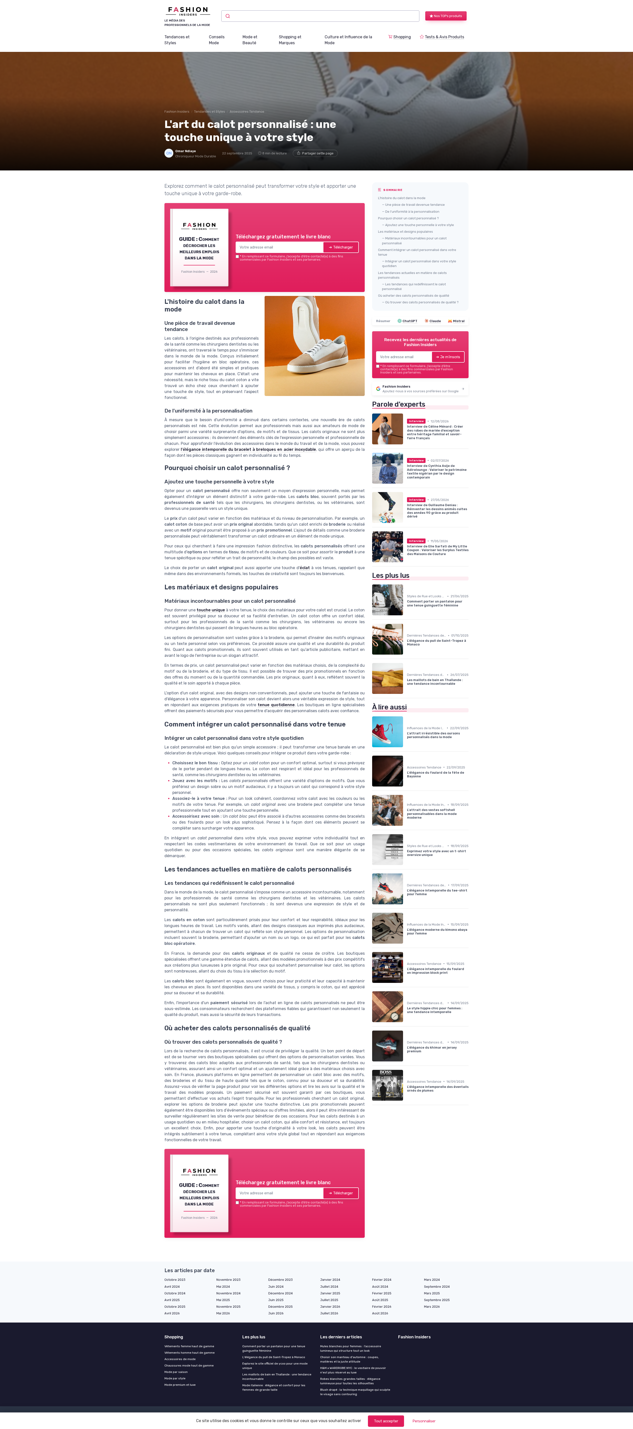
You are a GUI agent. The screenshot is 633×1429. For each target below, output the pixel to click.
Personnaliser (423, 1421)
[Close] (406, 677)
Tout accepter (386, 1421)
